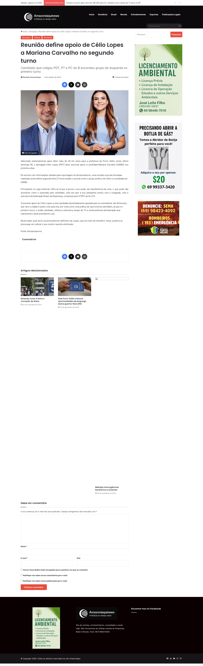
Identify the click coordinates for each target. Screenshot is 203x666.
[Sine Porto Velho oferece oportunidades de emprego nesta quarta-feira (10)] (74, 286)
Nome (24, 546)
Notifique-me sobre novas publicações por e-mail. (45, 581)
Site (78, 558)
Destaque (33, 31)
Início (24, 31)
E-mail (24, 558)
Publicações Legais (171, 14)
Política (37, 37)
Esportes (154, 14)
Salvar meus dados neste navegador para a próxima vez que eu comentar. (55, 570)
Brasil (114, 14)
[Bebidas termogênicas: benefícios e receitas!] (111, 381)
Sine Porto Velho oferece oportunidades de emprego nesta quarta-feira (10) (72, 301)
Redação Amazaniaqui (32, 77)
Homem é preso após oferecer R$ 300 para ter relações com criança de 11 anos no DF (103, 3)
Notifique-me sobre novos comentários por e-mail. (45, 575)
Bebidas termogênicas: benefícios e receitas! (107, 488)
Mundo (123, 14)
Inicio (91, 14)
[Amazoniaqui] (41, 17)
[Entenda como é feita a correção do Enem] (37, 286)
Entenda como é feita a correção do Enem (32, 300)
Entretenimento (138, 14)
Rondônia (102, 14)
